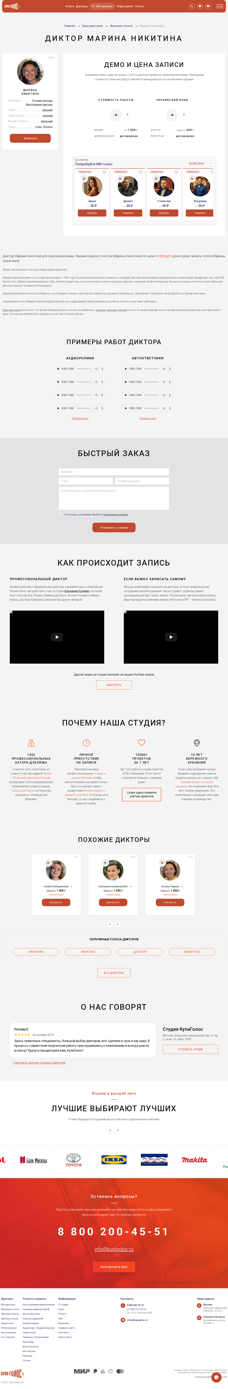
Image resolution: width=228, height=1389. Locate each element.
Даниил (128, 201)
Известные (192, 952)
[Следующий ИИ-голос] (210, 163)
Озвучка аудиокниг (33, 1318)
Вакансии (63, 1323)
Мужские (36, 952)
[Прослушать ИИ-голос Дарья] (84, 179)
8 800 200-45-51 (114, 1231)
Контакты (63, 1332)
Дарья (92, 201)
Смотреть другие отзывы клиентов (39, 1063)
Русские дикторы (42, 100)
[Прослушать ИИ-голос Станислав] (156, 179)
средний (48, 115)
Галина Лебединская (56, 886)
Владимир (200, 201)
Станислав (164, 201)
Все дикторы (8, 1304)
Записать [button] (30, 138)
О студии (63, 1304)
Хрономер (28, 1342)
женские (112, 310)
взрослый (47, 121)
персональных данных (116, 514)
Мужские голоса (10, 1309)
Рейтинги (27, 1355)
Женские (88, 952)
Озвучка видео (31, 1323)
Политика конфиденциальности (211, 1377)
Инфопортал (124, 6)
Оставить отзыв (190, 1049)
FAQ (60, 1318)
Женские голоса (10, 1313)
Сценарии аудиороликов (36, 1309)
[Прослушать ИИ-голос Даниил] (120, 179)
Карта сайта (65, 1337)
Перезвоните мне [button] (114, 1267)
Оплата (62, 1313)
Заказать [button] (56, 902)
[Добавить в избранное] (104, 172)
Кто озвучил (8, 1337)
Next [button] (117, 924)
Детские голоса (9, 1318)
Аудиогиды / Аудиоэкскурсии (39, 1328)
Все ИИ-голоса (196, 163)
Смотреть (114, 685)
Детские (140, 952)
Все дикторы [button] (114, 972)
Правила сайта (66, 1328)
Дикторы (82, 6)
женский (47, 110)
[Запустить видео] (57, 637)
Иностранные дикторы (39, 104)
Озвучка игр (29, 1332)
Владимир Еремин (76, 591)
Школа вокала (30, 1346)
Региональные (9, 1328)
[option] (92, 194)
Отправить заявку (114, 527)
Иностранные (8, 1332)
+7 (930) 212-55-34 (136, 1309)
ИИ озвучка (29, 1351)
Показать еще (80, 418)
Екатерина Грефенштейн (113, 886)
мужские (100, 310)
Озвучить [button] (92, 213)
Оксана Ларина (170, 886)
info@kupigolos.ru (114, 1249)
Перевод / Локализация (36, 1337)
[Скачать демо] (127, 114)
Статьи (139, 6)
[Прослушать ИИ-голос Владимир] (192, 179)
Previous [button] (110, 924)
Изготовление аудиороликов (39, 1304)
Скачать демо (56, 894)
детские (122, 310)
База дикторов (11, 310)
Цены (61, 1309)
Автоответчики (31, 1313)
